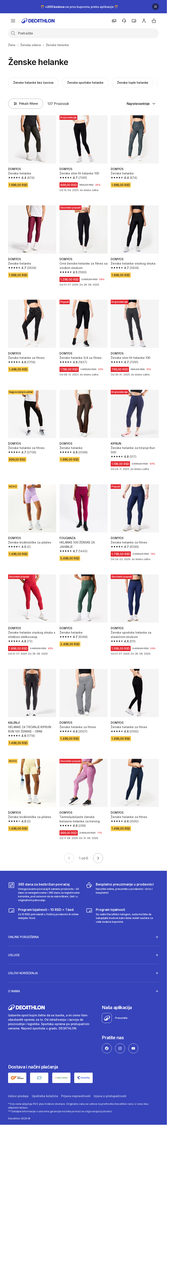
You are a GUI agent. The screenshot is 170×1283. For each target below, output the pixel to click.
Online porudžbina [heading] (23, 937)
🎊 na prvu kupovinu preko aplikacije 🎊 (79, 7)
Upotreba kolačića (45, 1096)
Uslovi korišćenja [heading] (23, 973)
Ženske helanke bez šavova (33, 82)
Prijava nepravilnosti (75, 1096)
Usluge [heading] (14, 955)
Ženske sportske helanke (85, 82)
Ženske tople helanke (132, 82)
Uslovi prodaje (18, 1096)
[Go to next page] (98, 858)
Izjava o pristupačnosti (110, 1096)
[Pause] (155, 6)
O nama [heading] (14, 991)
